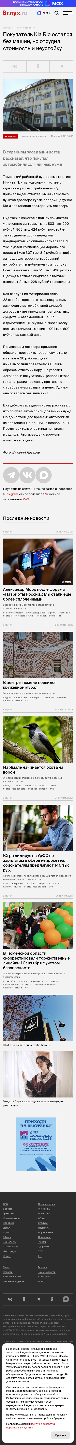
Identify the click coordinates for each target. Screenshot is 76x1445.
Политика (8, 1223)
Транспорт (30, 28)
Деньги (7, 1228)
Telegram (11, 494)
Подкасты (43, 1228)
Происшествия (46, 1204)
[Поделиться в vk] (15, 67)
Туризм (42, 1242)
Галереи (42, 1267)
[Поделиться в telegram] (61, 67)
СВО (5, 1204)
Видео (6, 1267)
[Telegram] (38, 1299)
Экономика (44, 1237)
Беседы (7, 1209)
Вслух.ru (15, 13)
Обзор (41, 1218)
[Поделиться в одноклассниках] (38, 67)
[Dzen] (52, 1299)
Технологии (9, 1242)
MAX (25, 499)
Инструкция (9, 1251)
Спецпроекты (45, 1276)
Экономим (44, 1209)
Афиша (7, 1237)
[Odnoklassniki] (24, 1299)
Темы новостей (47, 1272)
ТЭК (40, 1251)
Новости (18, 28)
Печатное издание (13, 1281)
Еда (40, 1256)
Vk (46, 494)
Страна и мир (10, 1246)
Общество (43, 1213)
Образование (45, 1232)
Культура (43, 1223)
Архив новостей (12, 1276)
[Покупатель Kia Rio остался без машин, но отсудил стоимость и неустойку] (38, 105)
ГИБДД (42, 1281)
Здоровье (43, 1246)
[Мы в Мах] (43, 13)
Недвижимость (11, 1218)
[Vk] (10, 1299)
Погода (7, 1256)
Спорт (6, 1232)
